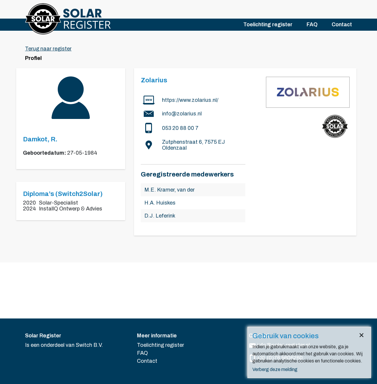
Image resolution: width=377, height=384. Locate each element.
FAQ (312, 24)
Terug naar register (48, 49)
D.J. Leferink (159, 216)
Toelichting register (267, 24)
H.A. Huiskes (160, 203)
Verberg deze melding (274, 369)
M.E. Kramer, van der (169, 190)
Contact (342, 24)
